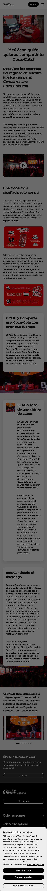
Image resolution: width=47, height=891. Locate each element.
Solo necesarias (23, 877)
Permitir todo (23, 870)
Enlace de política (35, 865)
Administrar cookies (23, 886)
